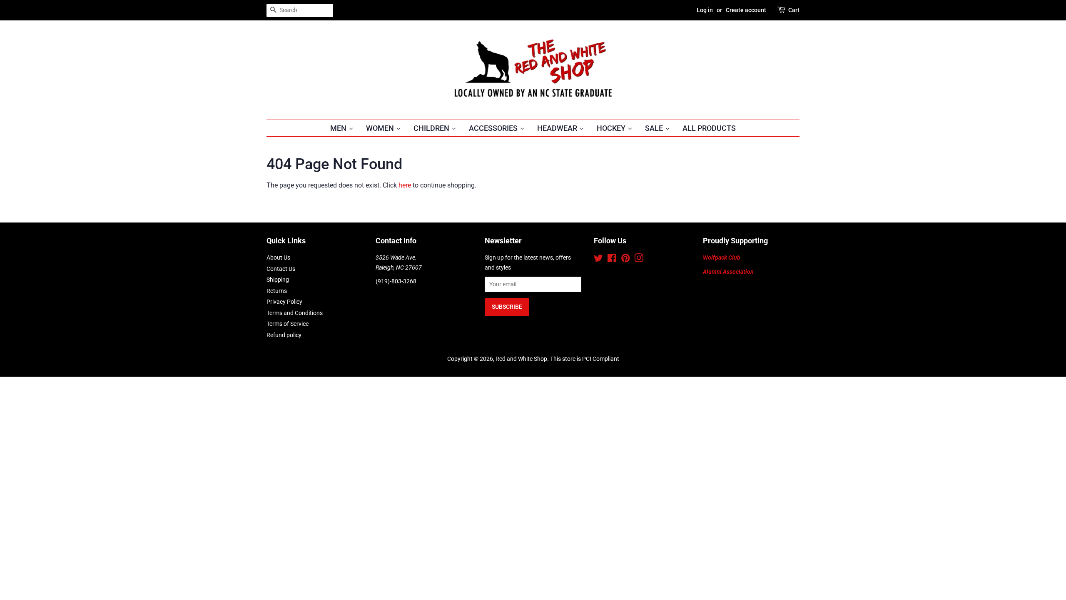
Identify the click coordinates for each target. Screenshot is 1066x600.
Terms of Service (287, 323)
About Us (278, 257)
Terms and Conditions (294, 313)
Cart (794, 10)
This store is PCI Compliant (584, 358)
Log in (705, 10)
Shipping (277, 279)
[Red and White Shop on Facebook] (612, 259)
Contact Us (280, 268)
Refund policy (283, 335)
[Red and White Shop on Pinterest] (625, 259)
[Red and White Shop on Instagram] (638, 259)
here (405, 185)
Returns (276, 291)
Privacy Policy (284, 301)
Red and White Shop (521, 358)
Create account (746, 10)
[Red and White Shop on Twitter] (598, 259)
